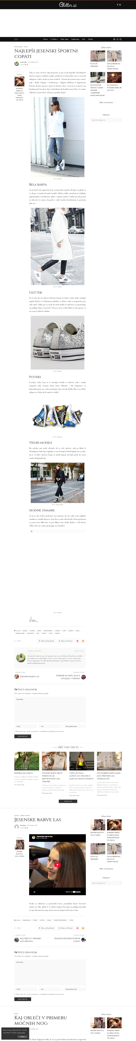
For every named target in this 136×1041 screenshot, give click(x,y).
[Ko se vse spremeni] (97, 56)
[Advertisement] (68, 23)
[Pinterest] (25, 64)
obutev (71, 630)
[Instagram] (120, 4)
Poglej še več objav (79, 651)
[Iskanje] (120, 39)
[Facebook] (118, 4)
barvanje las (26, 920)
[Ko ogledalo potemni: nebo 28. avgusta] (114, 77)
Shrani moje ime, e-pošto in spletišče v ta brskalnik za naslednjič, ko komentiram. (40, 731)
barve (35, 920)
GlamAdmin (23, 825)
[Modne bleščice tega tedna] (19, 845)
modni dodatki (48, 630)
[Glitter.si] (68, 4)
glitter (42, 920)
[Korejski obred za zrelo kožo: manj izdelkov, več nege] (19, 81)
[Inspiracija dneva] (26, 761)
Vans (51, 633)
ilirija (49, 920)
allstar (32, 630)
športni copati (20, 633)
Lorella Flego (23, 62)
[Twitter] (23, 64)
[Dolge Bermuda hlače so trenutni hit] (114, 56)
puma (77, 630)
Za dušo (45, 768)
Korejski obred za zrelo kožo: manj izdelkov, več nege (19, 94)
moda (39, 630)
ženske (58, 633)
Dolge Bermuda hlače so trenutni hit (113, 66)
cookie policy (21, 1033)
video (71, 920)
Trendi (26, 46)
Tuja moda (78, 768)
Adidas (25, 630)
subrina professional (60, 920)
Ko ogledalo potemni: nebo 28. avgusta (114, 87)
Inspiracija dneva (23, 773)
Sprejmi (23, 1037)
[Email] (27, 64)
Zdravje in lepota (103, 768)
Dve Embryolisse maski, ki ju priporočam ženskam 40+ (109, 776)
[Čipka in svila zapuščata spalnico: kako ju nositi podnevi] (81, 761)
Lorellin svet (19, 768)
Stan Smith (31, 633)
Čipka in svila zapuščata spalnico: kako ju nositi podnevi (81, 776)
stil (38, 633)
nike (64, 630)
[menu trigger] (17, 39)
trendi (44, 633)
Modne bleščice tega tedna (19, 854)
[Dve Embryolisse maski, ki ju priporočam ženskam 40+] (109, 761)
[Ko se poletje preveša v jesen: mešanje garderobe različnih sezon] (97, 77)
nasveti (58, 630)
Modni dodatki (18, 46)
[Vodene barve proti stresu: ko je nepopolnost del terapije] (54, 761)
